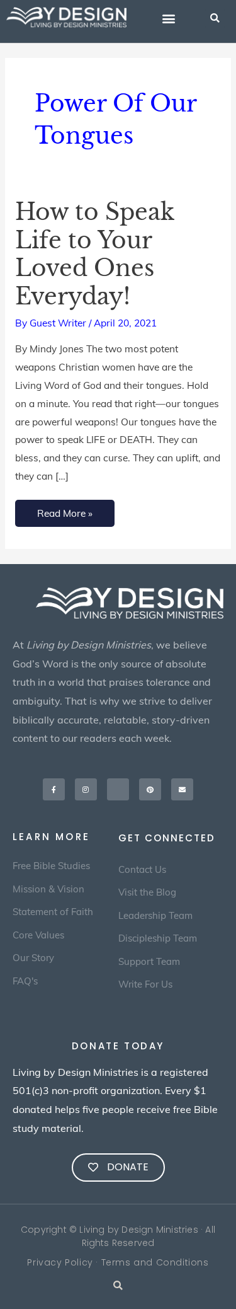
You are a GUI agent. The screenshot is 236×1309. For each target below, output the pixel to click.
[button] (168, 18)
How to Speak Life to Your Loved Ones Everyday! (94, 254)
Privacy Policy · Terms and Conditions (117, 1262)
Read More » (65, 509)
